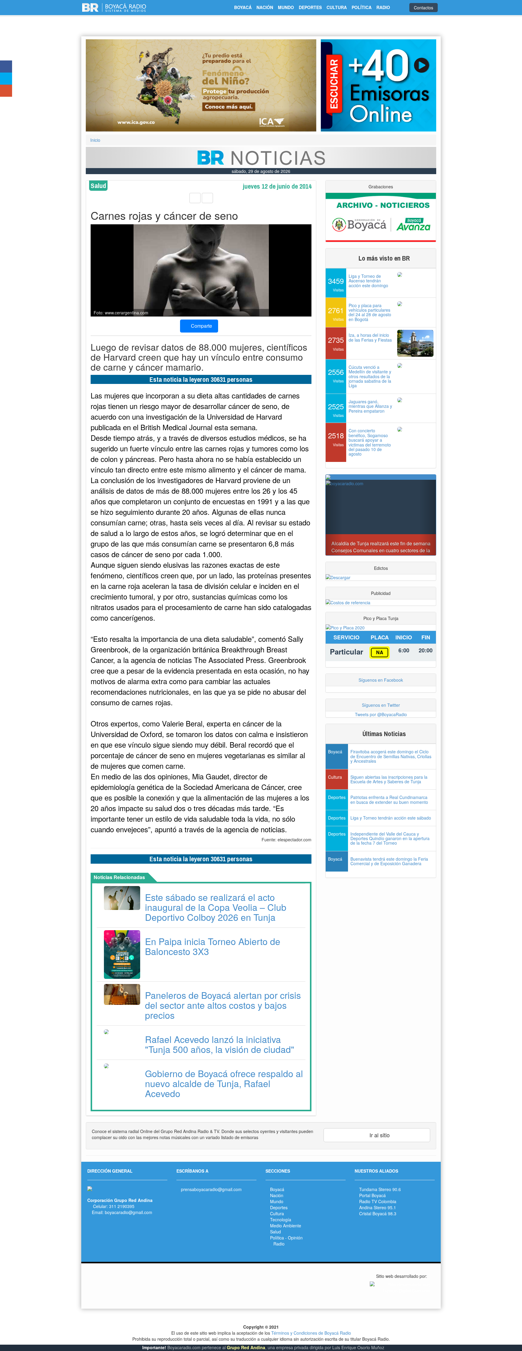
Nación (276, 1195)
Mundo (276, 1201)
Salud (275, 1232)
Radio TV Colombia (377, 1201)
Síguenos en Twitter (381, 705)
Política (277, 1238)
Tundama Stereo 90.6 (380, 1189)
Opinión (295, 1238)
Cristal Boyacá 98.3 (377, 1213)
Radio (279, 1244)
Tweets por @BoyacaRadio (381, 714)
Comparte (201, 325)
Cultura (277, 1213)
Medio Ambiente (285, 1226)
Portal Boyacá (372, 1195)
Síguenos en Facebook (381, 680)
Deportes (279, 1207)
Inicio (95, 140)
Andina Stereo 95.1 (377, 1207)
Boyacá (277, 1189)
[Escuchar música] (378, 85)
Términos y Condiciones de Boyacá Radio (311, 1333)
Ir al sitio (379, 1135)
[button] (103, 85)
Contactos (423, 8)
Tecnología (280, 1219)
